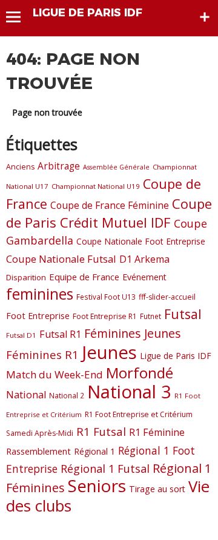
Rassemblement (38, 451)
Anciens (20, 167)
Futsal (183, 314)
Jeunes (109, 352)
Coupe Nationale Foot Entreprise (140, 241)
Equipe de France (84, 277)
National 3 (129, 392)
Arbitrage (59, 166)
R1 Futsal (101, 431)
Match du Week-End (54, 374)
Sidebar (204, 17)
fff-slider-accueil (167, 297)
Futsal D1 (21, 335)
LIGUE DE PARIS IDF (87, 12)
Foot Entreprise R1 (105, 316)
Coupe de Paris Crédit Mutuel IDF (109, 212)
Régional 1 (94, 451)
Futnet (150, 316)
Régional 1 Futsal (105, 468)
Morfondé (139, 373)
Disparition (26, 277)
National (26, 394)
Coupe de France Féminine (109, 205)
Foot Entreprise (38, 315)
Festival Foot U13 (106, 296)
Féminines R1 (42, 354)
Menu (19, 17)
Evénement (144, 277)
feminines (39, 294)
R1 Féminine (157, 432)
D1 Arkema (144, 259)
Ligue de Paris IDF (175, 355)
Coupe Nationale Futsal (61, 259)
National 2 (66, 395)
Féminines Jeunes (132, 333)
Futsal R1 (60, 334)
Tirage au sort (157, 489)
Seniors (97, 485)
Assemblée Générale (116, 167)
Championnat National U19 (95, 186)
